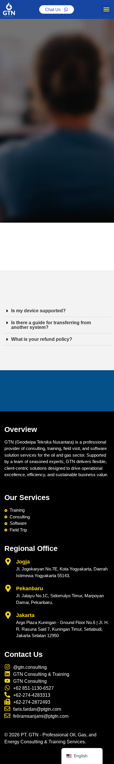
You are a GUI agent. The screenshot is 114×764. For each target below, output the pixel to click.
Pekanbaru (29, 588)
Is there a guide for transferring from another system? (51, 325)
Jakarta (25, 615)
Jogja (23, 562)
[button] (106, 9)
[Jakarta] (8, 615)
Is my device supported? (38, 310)
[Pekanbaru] (8, 588)
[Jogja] (8, 561)
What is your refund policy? (41, 339)
